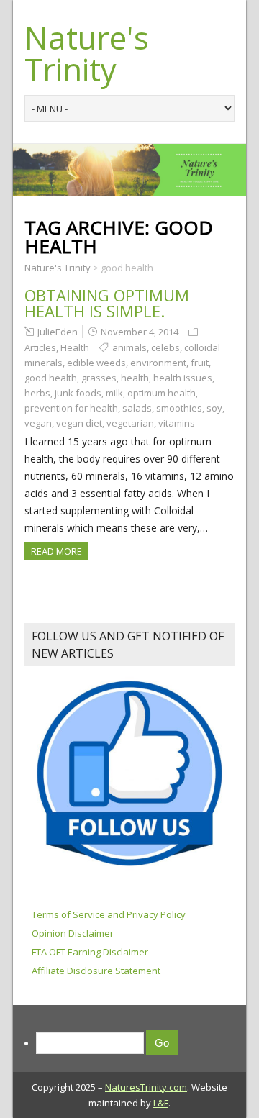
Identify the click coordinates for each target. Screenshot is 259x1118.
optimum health (161, 392)
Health (74, 347)
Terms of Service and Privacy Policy (109, 914)
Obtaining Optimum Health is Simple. (106, 303)
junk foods (78, 392)
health (135, 377)
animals (129, 347)
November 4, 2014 (139, 331)
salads (137, 407)
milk (114, 392)
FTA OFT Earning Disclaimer (90, 951)
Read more (56, 551)
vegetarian (130, 423)
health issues (182, 377)
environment (158, 362)
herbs (37, 392)
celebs (165, 347)
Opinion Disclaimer (73, 933)
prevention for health (71, 407)
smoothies (179, 407)
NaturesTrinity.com (146, 1087)
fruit (200, 362)
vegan (38, 423)
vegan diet (79, 423)
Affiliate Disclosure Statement (96, 970)
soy (214, 407)
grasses (99, 377)
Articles (40, 347)
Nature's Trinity (86, 53)
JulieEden (57, 331)
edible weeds (96, 362)
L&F (160, 1102)
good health (50, 377)
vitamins (176, 423)
